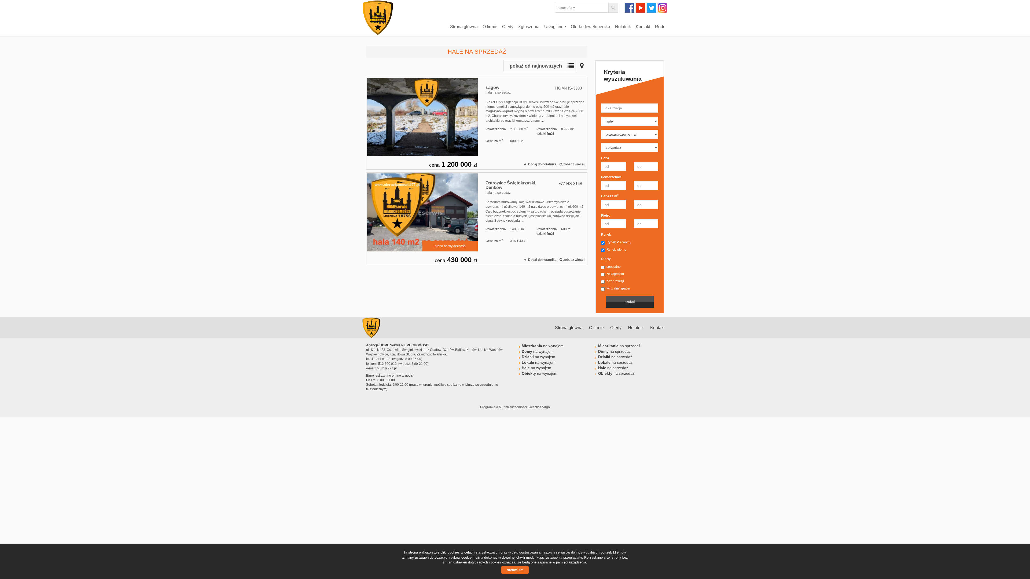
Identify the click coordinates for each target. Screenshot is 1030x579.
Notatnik (623, 26)
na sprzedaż (619, 346)
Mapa (581, 65)
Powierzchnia (611, 177)
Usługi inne (555, 26)
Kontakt (643, 26)
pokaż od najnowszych (536, 66)
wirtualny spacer (618, 288)
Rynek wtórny (616, 249)
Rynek (606, 234)
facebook (629, 8)
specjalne (613, 267)
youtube (640, 8)
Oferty (507, 26)
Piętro (605, 215)
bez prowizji (615, 281)
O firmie (490, 26)
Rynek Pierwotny (618, 242)
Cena (605, 158)
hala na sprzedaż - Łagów (476, 123)
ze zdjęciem (615, 274)
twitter (651, 8)
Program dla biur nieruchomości (504, 407)
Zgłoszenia (528, 26)
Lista (570, 65)
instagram (662, 8)
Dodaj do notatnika (542, 164)
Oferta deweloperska (590, 26)
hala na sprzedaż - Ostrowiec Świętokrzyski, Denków (476, 219)
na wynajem (543, 346)
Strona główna (464, 26)
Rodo (660, 26)
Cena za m (610, 196)
